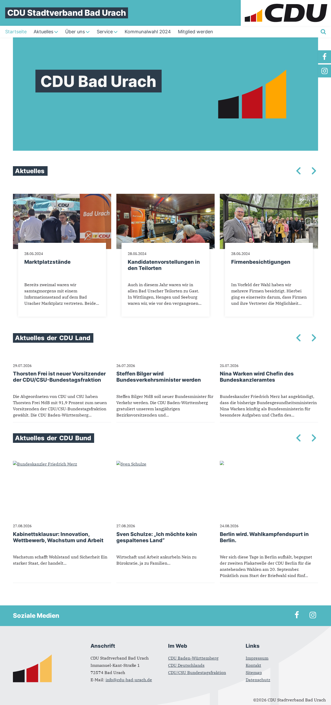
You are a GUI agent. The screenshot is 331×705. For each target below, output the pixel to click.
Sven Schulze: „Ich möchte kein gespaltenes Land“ (156, 537)
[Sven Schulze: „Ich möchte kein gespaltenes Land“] (131, 464)
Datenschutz (258, 679)
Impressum (257, 658)
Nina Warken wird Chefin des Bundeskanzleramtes (257, 377)
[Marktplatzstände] (62, 196)
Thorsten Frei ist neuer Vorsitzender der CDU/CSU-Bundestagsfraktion (59, 377)
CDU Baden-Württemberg (193, 658)
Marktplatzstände (47, 262)
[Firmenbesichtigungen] (269, 196)
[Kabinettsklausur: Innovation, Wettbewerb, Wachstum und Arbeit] (45, 464)
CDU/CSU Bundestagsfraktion (197, 672)
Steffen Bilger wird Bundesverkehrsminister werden (158, 377)
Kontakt (253, 665)
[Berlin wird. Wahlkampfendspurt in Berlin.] (222, 464)
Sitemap (254, 672)
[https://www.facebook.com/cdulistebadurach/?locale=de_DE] (324, 56)
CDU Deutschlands (186, 665)
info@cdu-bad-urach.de (129, 679)
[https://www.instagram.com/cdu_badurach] (324, 71)
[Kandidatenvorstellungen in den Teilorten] (165, 196)
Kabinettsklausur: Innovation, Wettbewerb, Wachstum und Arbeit (58, 537)
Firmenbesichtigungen (260, 262)
